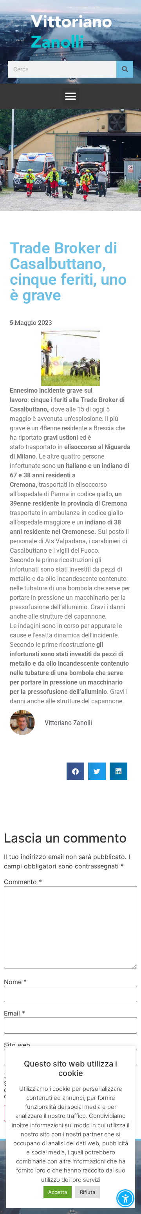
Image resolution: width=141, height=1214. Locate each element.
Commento (23, 882)
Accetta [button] (57, 1192)
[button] (71, 96)
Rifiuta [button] (87, 1192)
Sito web (17, 1045)
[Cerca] (124, 69)
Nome (15, 982)
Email (14, 1013)
